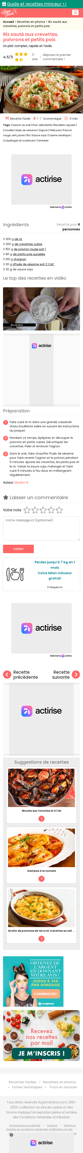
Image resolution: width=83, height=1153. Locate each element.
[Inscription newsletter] (41, 1035)
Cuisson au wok (21, 125)
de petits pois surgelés (29, 254)
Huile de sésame (26, 130)
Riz (28, 135)
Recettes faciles (22, 1082)
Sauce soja (39, 135)
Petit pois (55, 130)
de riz (18, 239)
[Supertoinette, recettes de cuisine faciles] (9, 12)
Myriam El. (22, 482)
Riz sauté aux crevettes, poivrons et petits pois (35, 24)
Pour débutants (42, 125)
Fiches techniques (27, 1087)
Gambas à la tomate (41, 871)
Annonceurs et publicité (24, 1125)
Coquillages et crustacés (19, 140)
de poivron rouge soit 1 (30, 249)
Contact (52, 1125)
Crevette (8, 130)
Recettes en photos (31, 22)
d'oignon (20, 259)
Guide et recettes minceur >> (37, 4)
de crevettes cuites (28, 244)
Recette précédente (25, 675)
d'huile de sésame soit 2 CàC (33, 264)
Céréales (43, 140)
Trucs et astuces (63, 1087)
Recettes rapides (65, 125)
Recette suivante (61, 675)
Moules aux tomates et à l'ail (41, 810)
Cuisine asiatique (59, 135)
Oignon (43, 130)
